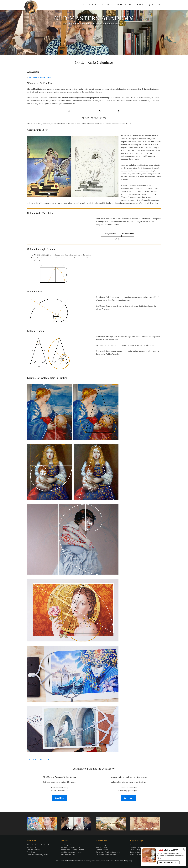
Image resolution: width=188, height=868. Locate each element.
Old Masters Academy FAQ (71, 847)
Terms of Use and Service (139, 852)
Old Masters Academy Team (106, 855)
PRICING (128, 5)
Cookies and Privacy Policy (124, 861)
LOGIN (160, 5)
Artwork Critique (101, 847)
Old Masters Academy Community (108, 852)
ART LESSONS (106, 5)
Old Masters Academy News (71, 852)
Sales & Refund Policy (138, 855)
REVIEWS (118, 5)
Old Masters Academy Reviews (72, 850)
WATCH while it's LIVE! (168, 862)
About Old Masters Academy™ (38, 845)
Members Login (101, 845)
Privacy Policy (135, 850)
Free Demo (31, 852)
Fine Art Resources (68, 855)
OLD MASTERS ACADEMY (94, 18)
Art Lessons (31, 847)
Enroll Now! (60, 798)
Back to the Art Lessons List (40, 77)
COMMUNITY (138, 5)
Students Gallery (102, 850)
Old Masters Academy (71, 861)
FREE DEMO (92, 5)
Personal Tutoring (33, 850)
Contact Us (134, 845)
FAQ (148, 5)
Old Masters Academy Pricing (37, 855)
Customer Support (136, 847)
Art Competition (66, 845)
